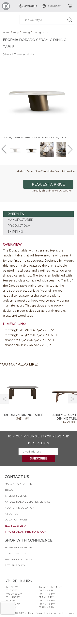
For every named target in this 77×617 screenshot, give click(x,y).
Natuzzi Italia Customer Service (28, 501)
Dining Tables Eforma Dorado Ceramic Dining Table (35, 137)
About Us (11, 513)
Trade (9, 489)
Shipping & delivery (18, 559)
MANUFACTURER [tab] (20, 219)
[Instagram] (15, 572)
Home (6, 32)
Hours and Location (19, 507)
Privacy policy (15, 553)
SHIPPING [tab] (15, 231)
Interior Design (16, 495)
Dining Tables (41, 32)
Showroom (54, 6)
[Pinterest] (29, 572)
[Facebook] (8, 572)
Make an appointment (20, 483)
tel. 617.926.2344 (16, 525)
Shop (16, 32)
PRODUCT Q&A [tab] (19, 225)
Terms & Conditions (18, 547)
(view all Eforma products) (18, 54)
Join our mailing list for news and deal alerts (38, 440)
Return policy (15, 565)
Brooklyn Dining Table (23, 415)
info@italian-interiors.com (26, 531)
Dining (26, 32)
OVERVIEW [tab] (16, 214)
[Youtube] (22, 572)
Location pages (16, 519)
